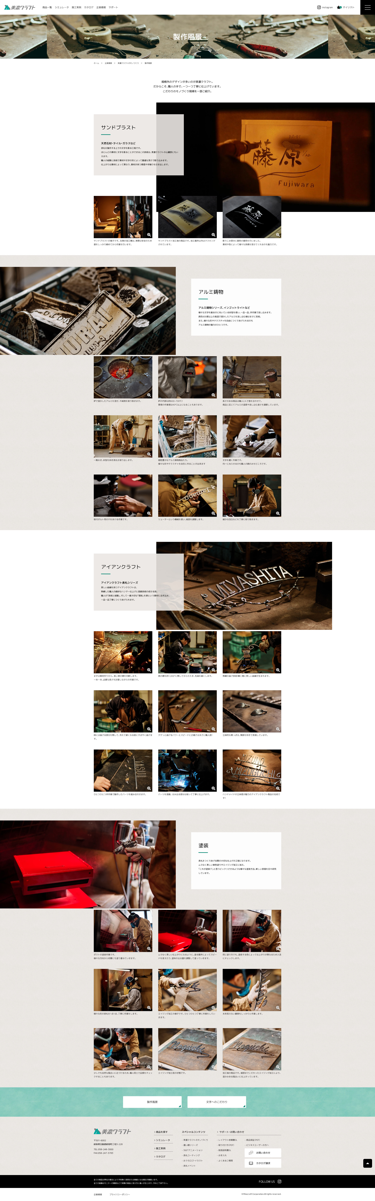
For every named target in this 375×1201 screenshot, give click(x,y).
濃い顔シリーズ (190, 1145)
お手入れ (222, 1155)
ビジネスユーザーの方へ (257, 1145)
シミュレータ (62, 7)
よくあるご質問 (225, 1160)
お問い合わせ (263, 1152)
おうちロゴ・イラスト (193, 1160)
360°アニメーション (193, 1150)
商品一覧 (47, 7)
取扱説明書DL (224, 1150)
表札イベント (189, 1165)
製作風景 (148, 63)
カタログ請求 (263, 1163)
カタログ (88, 7)
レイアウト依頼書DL (227, 1140)
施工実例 (76, 7)
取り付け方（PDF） (226, 1145)
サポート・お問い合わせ (231, 1132)
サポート (113, 7)
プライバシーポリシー (120, 1194)
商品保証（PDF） (253, 1140)
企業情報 (101, 7)
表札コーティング (191, 1155)
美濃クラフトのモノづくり (128, 63)
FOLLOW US (267, 1181)
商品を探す (162, 1132)
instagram (327, 7)
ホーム (96, 63)
